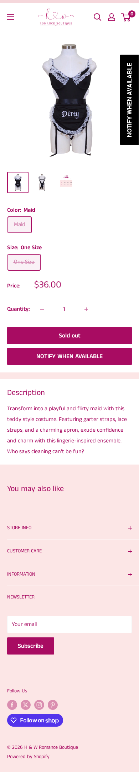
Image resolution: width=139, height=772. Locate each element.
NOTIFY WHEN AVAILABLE (69, 356)
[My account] (111, 17)
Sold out (70, 335)
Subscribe (30, 646)
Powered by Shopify (28, 756)
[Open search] (98, 17)
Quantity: (18, 309)
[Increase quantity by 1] (86, 309)
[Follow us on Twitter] (26, 705)
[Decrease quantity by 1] (42, 309)
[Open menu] (10, 17)
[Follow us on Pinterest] (53, 705)
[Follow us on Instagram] (39, 705)
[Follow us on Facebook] (12, 705)
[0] (126, 17)
